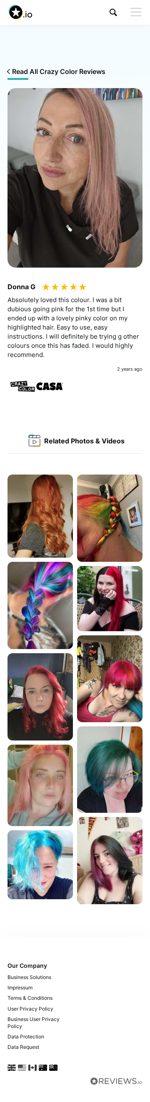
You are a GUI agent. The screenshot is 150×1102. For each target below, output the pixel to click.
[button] (113, 12)
